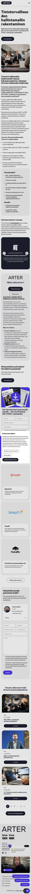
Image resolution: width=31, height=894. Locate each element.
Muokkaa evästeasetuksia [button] (11, 451)
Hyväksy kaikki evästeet (10, 459)
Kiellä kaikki (7, 455)
